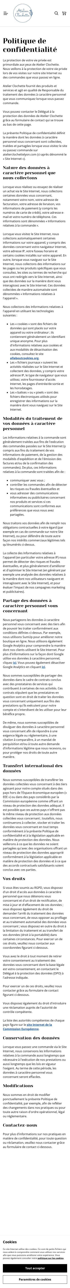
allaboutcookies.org (24, 358)
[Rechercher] (56, 13)
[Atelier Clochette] (22, 13)
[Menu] (6, 13)
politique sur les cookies (51, 1258)
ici (14, 663)
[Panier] (64, 13)
